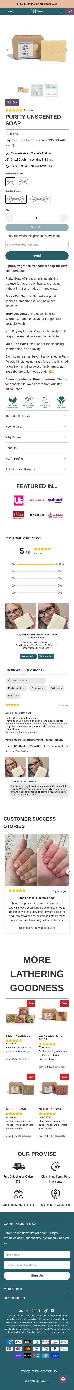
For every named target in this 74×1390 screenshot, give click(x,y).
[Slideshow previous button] (5, 871)
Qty (7, 210)
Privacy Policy (29, 1371)
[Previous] (8, 50)
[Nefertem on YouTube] (52, 1311)
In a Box (24, 181)
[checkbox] (57, 688)
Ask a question (28, 656)
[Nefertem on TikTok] (46, 1311)
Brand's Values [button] (22, 751)
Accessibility (48, 1371)
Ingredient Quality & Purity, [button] (17, 746)
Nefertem (42, 1381)
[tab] (35, 670)
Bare (10, 181)
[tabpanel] (37, 738)
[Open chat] (63, 1379)
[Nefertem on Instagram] (33, 1311)
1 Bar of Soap (16, 199)
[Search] (61, 11)
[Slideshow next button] (69, 871)
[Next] (66, 50)
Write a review (46, 656)
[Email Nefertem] (21, 1311)
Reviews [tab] (15, 670)
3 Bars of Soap (39, 199)
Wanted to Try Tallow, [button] (40, 746)
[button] (37, 564)
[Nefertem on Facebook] (27, 1311)
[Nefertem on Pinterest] (40, 1311)
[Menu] (2, 11)
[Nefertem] (37, 11)
